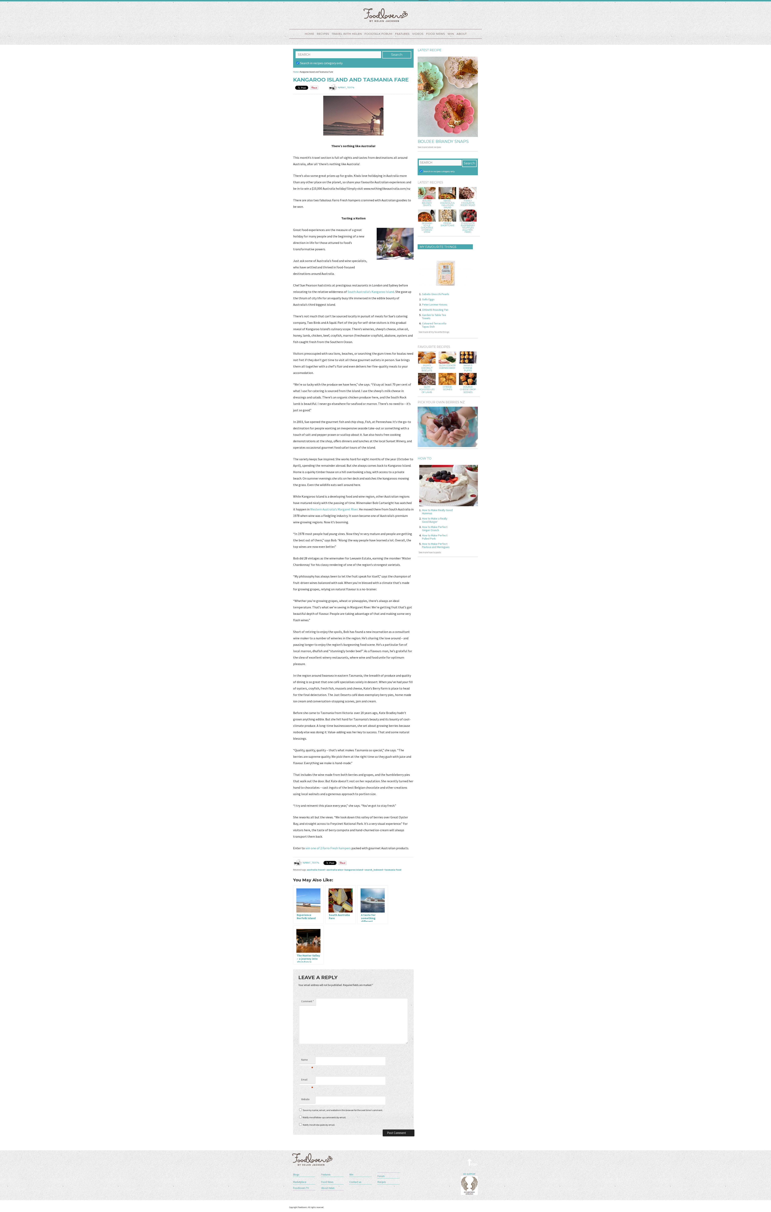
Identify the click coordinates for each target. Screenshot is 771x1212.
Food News (435, 33)
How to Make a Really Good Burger (434, 520)
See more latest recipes (429, 147)
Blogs (296, 1174)
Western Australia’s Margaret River (334, 509)
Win (351, 1174)
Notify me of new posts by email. (319, 1124)
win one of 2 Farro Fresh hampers (328, 848)
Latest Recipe (429, 50)
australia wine (334, 869)
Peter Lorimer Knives (434, 304)
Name (307, 1061)
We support (469, 1174)
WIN (451, 33)
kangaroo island (354, 869)
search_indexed (374, 869)
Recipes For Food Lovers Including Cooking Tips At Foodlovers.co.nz (385, 15)
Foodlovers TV (301, 1188)
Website (305, 1099)
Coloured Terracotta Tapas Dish (434, 325)
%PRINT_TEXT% (346, 87)
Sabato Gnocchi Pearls (435, 294)
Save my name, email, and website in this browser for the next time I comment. (343, 1110)
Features (402, 33)
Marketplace (299, 1182)
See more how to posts (430, 552)
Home (309, 33)
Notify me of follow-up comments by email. (324, 1117)
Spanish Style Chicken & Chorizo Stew (427, 227)
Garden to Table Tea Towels (434, 316)
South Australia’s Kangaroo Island (371, 292)
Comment (307, 1001)
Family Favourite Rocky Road (468, 203)
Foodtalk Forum (378, 33)
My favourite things (438, 247)
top (472, 1162)
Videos (417, 33)
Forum (381, 1176)
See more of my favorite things (434, 331)
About (462, 33)
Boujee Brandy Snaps (443, 142)
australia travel (316, 869)
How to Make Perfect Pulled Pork (434, 537)
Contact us (355, 1182)
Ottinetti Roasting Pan (435, 310)
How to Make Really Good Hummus (437, 511)
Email (307, 1081)
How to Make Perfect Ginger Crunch (434, 528)
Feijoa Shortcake (447, 224)
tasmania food (392, 869)
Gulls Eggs (428, 299)
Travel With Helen (347, 33)
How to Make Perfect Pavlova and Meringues (436, 545)
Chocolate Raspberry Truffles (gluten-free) (468, 227)
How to (424, 458)
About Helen (328, 1188)
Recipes (323, 33)
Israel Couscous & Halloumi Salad (447, 204)
